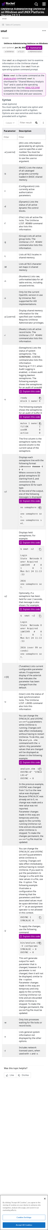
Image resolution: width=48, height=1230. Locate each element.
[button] (24, 24)
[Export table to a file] (43, 122)
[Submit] (36, 123)
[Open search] (36, 4)
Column (9, 123)
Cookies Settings (24, 1217)
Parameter (10, 130)
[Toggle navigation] (44, 4)
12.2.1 (21, 51)
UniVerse (10, 51)
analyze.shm (10, 78)
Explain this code (31, 391)
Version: (5, 38)
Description (25, 130)
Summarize (35, 47)
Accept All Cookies (24, 1225)
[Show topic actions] (44, 30)
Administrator (36, 51)
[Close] (45, 1199)
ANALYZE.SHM (32, 87)
